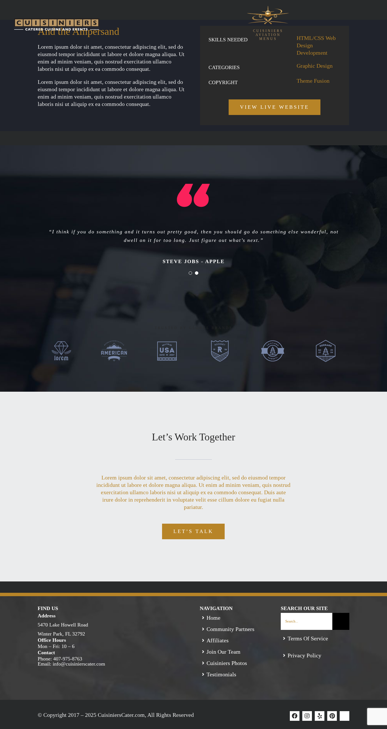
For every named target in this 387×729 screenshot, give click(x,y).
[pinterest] (332, 716)
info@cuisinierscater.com (79, 664)
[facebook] (294, 716)
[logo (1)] (268, 8)
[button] (268, 34)
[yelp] (319, 716)
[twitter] (344, 716)
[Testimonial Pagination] (190, 273)
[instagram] (307, 716)
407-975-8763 (67, 659)
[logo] (56, 21)
